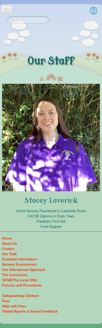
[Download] (42, 79)
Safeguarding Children (20, 296)
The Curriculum (14, 275)
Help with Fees (14, 306)
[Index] (51, 79)
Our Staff (9, 254)
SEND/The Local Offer (19, 280)
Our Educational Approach (23, 270)
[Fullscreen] (60, 79)
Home (7, 238)
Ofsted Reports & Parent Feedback (30, 311)
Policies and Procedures (22, 285)
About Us (9, 244)
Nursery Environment (19, 264)
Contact (8, 249)
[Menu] (6, 9)
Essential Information (19, 259)
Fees (6, 301)
